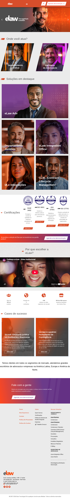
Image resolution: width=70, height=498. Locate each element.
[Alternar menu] (27, 4)
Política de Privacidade (26, 419)
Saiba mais (10, 351)
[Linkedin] (9, 487)
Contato (21, 416)
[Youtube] (7, 487)
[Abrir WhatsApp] (65, 493)
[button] (2, 20)
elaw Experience (24, 412)
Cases (21, 409)
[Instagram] (5, 487)
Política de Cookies (25, 423)
